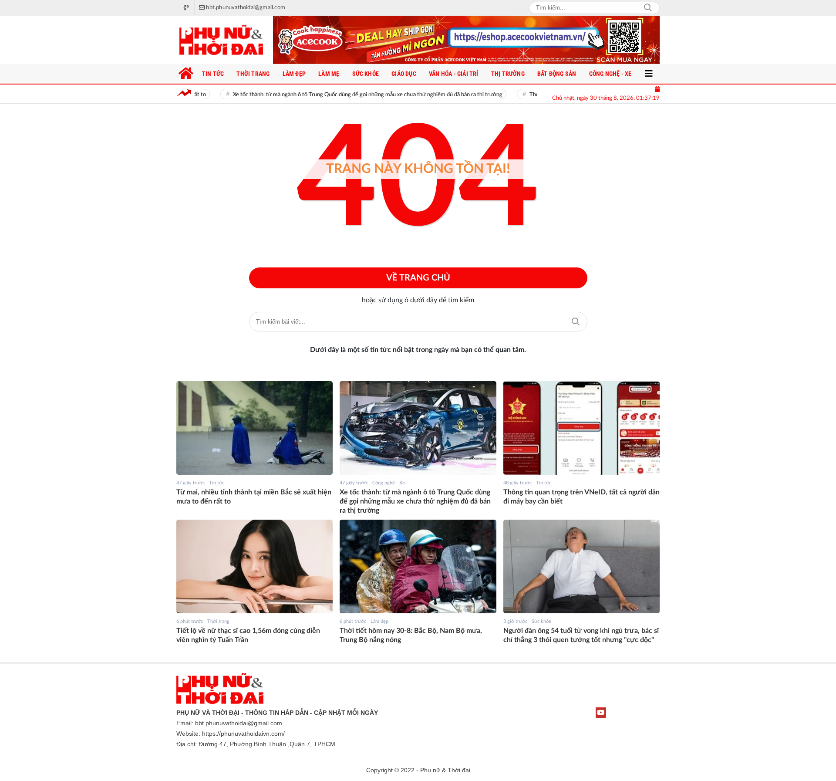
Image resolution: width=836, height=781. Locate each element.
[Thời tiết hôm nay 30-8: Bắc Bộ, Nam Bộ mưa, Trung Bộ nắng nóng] (418, 567)
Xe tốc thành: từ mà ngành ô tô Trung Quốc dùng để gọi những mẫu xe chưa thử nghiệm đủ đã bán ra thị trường (344, 95)
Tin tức (216, 482)
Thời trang (218, 621)
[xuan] (466, 40)
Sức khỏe (541, 621)
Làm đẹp (379, 621)
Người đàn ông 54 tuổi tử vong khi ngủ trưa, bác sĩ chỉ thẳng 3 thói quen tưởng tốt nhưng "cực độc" (581, 635)
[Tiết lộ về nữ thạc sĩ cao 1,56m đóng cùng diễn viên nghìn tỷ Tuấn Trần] (254, 567)
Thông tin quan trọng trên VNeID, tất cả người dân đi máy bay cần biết (581, 497)
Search (648, 8)
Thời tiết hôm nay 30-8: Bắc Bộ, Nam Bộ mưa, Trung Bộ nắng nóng (411, 635)
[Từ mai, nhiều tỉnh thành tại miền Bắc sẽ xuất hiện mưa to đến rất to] (254, 428)
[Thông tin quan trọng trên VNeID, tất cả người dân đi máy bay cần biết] (581, 428)
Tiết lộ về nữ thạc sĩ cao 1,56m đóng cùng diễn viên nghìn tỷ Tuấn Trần (248, 635)
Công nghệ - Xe (388, 482)
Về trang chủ (418, 278)
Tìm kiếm (576, 321)
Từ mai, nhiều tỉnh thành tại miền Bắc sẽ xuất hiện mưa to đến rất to (253, 497)
